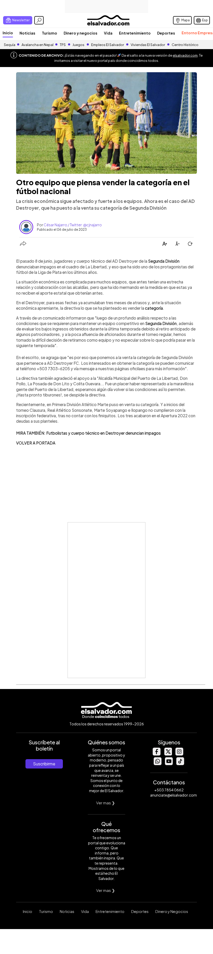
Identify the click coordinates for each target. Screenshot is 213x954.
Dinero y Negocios (171, 911)
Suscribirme (44, 763)
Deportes (166, 33)
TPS (63, 45)
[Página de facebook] (156, 754)
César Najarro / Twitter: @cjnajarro (73, 224)
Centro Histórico (185, 45)
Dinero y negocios (80, 33)
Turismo (49, 33)
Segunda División (163, 261)
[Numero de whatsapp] (157, 763)
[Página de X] (168, 754)
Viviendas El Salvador (148, 45)
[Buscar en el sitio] (39, 20)
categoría (154, 308)
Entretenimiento (135, 33)
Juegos (78, 45)
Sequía (9, 45)
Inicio (8, 32)
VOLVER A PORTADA (35, 442)
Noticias (27, 33)
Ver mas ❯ (105, 802)
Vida (108, 33)
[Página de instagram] (179, 754)
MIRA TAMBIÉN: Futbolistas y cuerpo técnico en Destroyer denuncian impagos (88, 432)
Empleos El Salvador (107, 45)
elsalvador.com (185, 55)
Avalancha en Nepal (38, 45)
